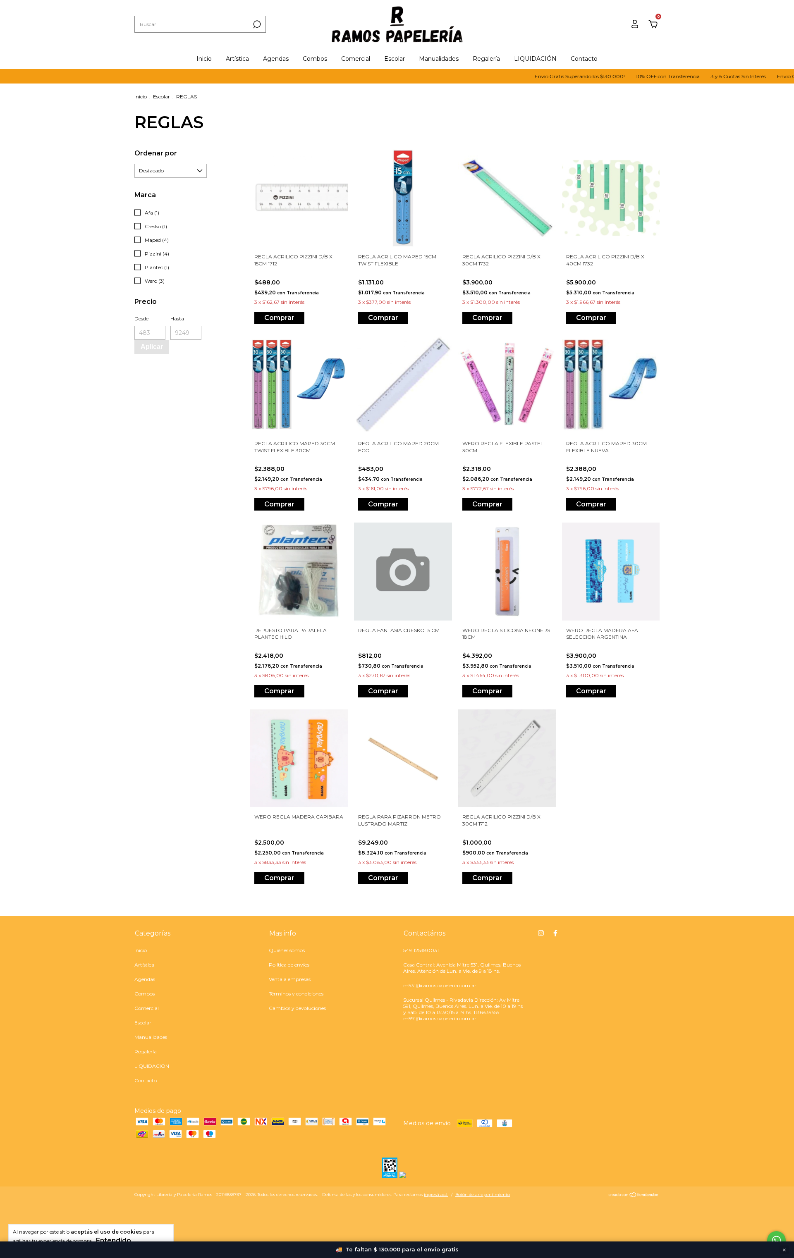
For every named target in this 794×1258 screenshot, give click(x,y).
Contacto (584, 58)
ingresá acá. (436, 1194)
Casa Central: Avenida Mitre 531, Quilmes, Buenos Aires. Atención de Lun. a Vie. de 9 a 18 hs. (462, 968)
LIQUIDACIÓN (535, 58)
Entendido (113, 1240)
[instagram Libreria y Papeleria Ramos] (541, 933)
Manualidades (439, 58)
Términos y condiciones (296, 994)
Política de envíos (289, 965)
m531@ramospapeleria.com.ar (439, 985)
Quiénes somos (287, 950)
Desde (141, 318)
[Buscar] (256, 24)
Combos (315, 58)
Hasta (177, 318)
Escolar (394, 58)
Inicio (204, 58)
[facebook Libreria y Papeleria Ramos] (555, 933)
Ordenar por (155, 153)
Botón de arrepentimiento (482, 1194)
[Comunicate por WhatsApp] (776, 1240)
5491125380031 (421, 950)
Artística (237, 58)
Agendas (276, 58)
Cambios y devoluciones (297, 1008)
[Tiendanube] (634, 1195)
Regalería (486, 58)
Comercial (355, 58)
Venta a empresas (290, 979)
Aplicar (152, 346)
